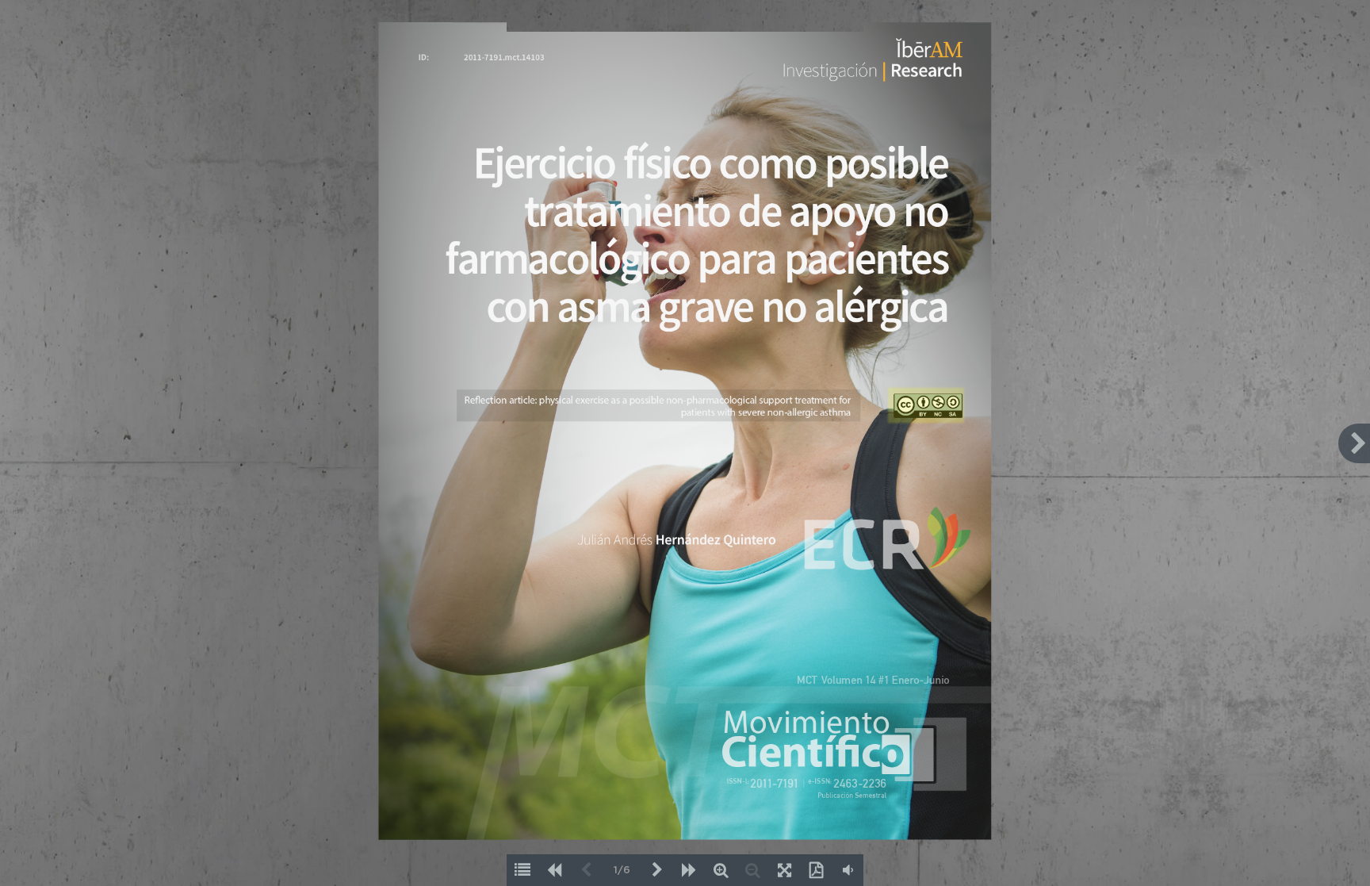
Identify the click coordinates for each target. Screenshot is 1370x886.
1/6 (622, 870)
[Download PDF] (816, 870)
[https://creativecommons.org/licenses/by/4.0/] (924, 405)
